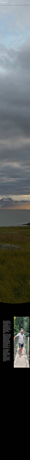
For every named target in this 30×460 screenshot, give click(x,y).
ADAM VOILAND (4, 2)
